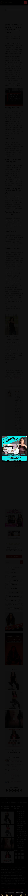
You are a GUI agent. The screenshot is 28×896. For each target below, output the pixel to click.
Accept (19, 892)
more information (11, 892)
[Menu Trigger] (25, 2)
